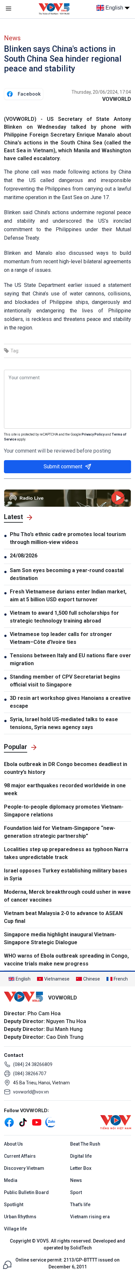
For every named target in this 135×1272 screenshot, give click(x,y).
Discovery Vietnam (24, 1168)
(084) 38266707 (29, 1073)
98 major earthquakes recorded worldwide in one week (65, 789)
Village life (15, 1228)
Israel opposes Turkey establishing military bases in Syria (65, 875)
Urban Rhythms (20, 1216)
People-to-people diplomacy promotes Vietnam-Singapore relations (64, 811)
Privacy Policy (93, 434)
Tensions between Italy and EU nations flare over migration (70, 659)
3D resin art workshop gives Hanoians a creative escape (70, 702)
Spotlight (13, 1204)
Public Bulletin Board (26, 1192)
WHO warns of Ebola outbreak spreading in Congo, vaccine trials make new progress (66, 960)
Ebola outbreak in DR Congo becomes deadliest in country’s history (65, 768)
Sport (76, 1192)
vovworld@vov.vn (31, 1091)
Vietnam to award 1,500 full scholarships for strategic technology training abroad (64, 617)
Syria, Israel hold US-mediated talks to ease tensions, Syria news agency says (64, 723)
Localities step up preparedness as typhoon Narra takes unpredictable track (66, 853)
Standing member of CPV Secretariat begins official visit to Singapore (65, 681)
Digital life (81, 1156)
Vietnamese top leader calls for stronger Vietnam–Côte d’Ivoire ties (61, 638)
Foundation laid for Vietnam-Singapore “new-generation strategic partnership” (59, 832)
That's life (80, 1204)
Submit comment (63, 466)
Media (10, 1180)
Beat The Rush (85, 1144)
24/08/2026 (23, 555)
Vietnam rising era (90, 1216)
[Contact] (7, 1264)
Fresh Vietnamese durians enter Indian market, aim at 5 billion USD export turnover (68, 596)
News (12, 38)
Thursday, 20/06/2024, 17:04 (101, 92)
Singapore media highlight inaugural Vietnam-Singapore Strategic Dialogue (60, 938)
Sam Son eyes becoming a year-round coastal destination (67, 574)
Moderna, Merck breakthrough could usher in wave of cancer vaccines (67, 896)
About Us (13, 1144)
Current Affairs (20, 1156)
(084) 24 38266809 (32, 1064)
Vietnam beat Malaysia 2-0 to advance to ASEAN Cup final (63, 917)
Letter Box (80, 1168)
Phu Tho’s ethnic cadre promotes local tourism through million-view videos (68, 538)
